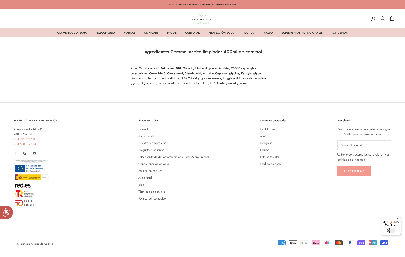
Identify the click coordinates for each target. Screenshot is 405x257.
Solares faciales (269, 157)
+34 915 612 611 (24, 139)
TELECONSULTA (105, 33)
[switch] (391, 230)
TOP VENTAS (340, 33)
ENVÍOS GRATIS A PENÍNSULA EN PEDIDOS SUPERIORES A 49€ (203, 4)
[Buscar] (383, 18)
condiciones (376, 154)
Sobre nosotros (148, 136)
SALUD (268, 33)
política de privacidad (351, 159)
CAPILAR (249, 33)
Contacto (144, 129)
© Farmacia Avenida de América (35, 244)
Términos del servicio (151, 191)
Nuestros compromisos (153, 143)
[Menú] (398, 219)
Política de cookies (150, 171)
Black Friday (267, 129)
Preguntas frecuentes (151, 150)
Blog (141, 184)
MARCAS (129, 33)
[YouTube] (34, 153)
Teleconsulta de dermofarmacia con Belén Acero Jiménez (173, 157)
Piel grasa (266, 143)
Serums (264, 150)
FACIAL (171, 33)
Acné (263, 136)
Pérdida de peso (270, 164)
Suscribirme (354, 171)
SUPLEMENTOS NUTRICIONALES (302, 33)
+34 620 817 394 (25, 144)
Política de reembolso (152, 198)
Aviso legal (145, 178)
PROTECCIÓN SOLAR (221, 33)
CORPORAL (192, 33)
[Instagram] (24, 153)
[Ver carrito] (392, 18)
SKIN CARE (151, 33)
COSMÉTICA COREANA (72, 33)
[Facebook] (15, 153)
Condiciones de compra (153, 164)
